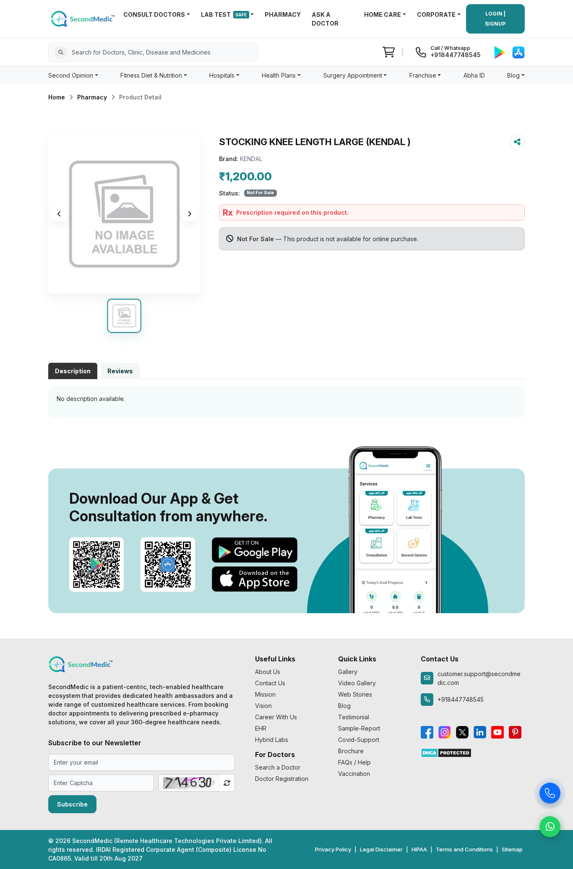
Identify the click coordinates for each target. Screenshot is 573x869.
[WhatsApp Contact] (549, 828)
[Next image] (189, 213)
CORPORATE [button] (436, 14)
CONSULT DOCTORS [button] (154, 14)
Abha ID (474, 75)
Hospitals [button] (221, 75)
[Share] (517, 141)
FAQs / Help (354, 762)
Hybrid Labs (271, 739)
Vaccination (354, 773)
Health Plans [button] (279, 75)
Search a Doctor (277, 767)
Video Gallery (357, 683)
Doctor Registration (281, 778)
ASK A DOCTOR (325, 19)
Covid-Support (358, 739)
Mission (265, 694)
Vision (263, 705)
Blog (344, 705)
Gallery (347, 671)
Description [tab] (73, 371)
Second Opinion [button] (70, 75)
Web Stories (355, 694)
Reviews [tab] (120, 371)
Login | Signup (495, 18)
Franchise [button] (422, 75)
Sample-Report (359, 728)
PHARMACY (283, 14)
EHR (260, 728)
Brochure (351, 751)
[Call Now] (549, 794)
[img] (124, 214)
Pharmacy (92, 97)
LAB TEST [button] (224, 14)
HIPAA (419, 849)
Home (56, 97)
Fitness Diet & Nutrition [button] (151, 75)
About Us (267, 671)
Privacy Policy (333, 849)
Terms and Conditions (464, 849)
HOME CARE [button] (382, 14)
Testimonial (353, 717)
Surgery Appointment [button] (352, 75)
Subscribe (72, 804)
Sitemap (512, 849)
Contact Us (270, 683)
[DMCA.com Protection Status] (446, 752)
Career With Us (276, 717)
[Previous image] (59, 213)
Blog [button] (513, 75)
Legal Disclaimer (381, 849)
